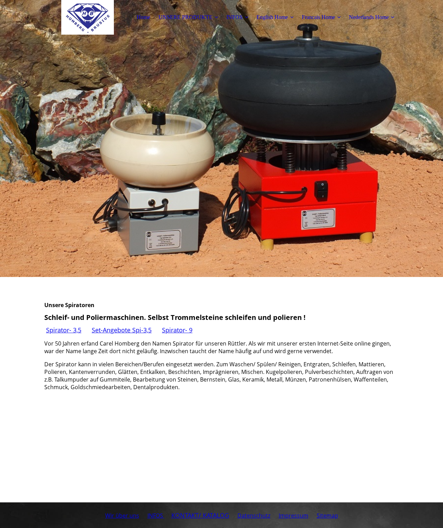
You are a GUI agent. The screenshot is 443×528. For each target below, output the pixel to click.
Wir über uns (122, 515)
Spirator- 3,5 (63, 330)
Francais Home (318, 17)
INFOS (234, 17)
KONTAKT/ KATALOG (200, 515)
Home (143, 17)
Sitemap (327, 515)
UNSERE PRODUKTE (186, 17)
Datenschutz (253, 515)
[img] (87, 17)
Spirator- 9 (177, 330)
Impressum (293, 515)
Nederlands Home (369, 17)
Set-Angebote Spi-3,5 (122, 330)
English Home (272, 17)
